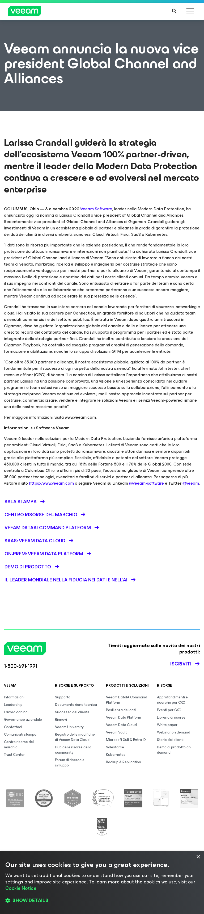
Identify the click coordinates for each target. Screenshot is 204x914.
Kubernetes (115, 755)
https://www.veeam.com (51, 483)
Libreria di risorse (171, 717)
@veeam (190, 483)
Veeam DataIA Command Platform (126, 700)
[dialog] (102, 882)
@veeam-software (146, 483)
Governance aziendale (23, 719)
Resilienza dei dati (121, 710)
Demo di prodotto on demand (174, 750)
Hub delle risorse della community (73, 750)
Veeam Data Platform (123, 717)
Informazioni (14, 697)
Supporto (62, 697)
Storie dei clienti (170, 740)
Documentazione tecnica (76, 705)
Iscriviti (181, 664)
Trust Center (14, 755)
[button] (102, 901)
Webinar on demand (173, 732)
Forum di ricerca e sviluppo (69, 762)
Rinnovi (61, 719)
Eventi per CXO (169, 710)
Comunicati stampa (20, 734)
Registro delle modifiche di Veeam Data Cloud (75, 737)
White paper (167, 725)
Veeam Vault (116, 732)
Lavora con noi (16, 712)
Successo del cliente (72, 712)
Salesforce (115, 747)
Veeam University (69, 727)
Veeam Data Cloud (121, 725)
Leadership (13, 705)
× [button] (198, 857)
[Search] (174, 11)
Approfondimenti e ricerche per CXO (172, 700)
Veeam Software (96, 208)
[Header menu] (190, 11)
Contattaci (13, 727)
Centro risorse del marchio (19, 744)
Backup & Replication (123, 762)
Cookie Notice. (21, 888)
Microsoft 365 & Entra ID (126, 740)
